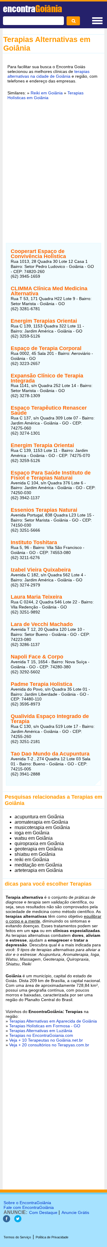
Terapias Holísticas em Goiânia (45, 95)
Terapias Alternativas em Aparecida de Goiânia (53, 1021)
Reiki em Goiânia (47, 92)
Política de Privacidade (52, 1237)
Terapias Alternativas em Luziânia (40, 1030)
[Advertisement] (53, 173)
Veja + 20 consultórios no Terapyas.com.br (49, 1044)
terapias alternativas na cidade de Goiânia (48, 74)
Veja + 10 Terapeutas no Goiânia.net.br (46, 1040)
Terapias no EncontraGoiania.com (41, 1035)
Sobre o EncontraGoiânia (27, 1202)
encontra (32, 8)
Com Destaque (43, 1212)
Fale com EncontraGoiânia (29, 1207)
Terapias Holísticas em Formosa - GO (44, 1025)
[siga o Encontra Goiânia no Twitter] (17, 1220)
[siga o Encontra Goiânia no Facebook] (6, 1220)
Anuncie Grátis (75, 1212)
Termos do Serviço (17, 1237)
